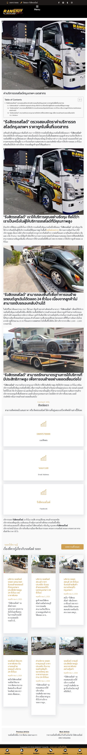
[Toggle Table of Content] (78, 100)
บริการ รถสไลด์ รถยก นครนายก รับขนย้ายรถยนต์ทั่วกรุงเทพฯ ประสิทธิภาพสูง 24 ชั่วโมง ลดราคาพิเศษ (15, 587)
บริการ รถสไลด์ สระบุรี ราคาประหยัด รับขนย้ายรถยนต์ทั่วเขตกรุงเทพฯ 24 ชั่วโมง (43, 586)
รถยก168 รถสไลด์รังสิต (58, 747)
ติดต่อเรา (15, 115)
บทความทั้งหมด (72, 547)
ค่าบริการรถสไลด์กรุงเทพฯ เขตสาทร (24, 93)
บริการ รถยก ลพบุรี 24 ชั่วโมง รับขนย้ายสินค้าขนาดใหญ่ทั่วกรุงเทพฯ (71, 584)
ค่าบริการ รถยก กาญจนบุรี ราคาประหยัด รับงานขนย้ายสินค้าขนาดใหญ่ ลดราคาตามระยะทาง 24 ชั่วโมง (43, 669)
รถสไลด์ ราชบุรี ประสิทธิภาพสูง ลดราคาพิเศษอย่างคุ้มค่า (71, 665)
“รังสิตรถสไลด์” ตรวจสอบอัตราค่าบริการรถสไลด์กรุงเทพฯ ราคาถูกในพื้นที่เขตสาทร (35, 103)
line (22, 753)
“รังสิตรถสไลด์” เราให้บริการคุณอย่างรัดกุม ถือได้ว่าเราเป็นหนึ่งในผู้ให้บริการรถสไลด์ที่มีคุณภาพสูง (39, 106)
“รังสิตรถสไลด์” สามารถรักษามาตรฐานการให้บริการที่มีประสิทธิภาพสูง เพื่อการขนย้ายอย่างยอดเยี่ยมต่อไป (42, 113)
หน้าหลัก (7, 753)
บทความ (65, 753)
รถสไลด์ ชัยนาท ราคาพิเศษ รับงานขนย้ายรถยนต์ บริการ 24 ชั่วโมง (15, 666)
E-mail (79, 753)
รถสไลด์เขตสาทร (52, 230)
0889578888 (13, 3)
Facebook (50, 753)
